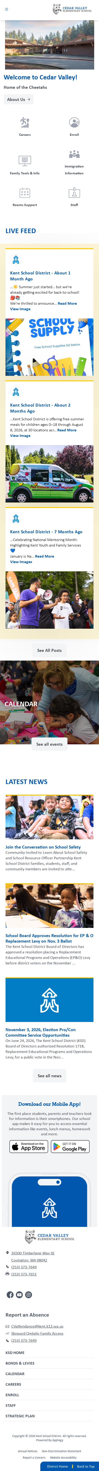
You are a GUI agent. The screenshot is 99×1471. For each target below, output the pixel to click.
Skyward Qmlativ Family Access (37, 1333)
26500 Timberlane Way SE (33, 1253)
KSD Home (15, 1352)
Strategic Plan (20, 1416)
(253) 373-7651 (24, 1274)
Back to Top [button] (85, 1466)
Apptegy (57, 1440)
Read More (67, 303)
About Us (16, 99)
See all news (49, 1075)
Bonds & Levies (20, 1363)
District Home (57, 1466)
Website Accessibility (63, 1457)
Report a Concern (34, 1457)
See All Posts (49, 650)
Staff (11, 1405)
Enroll (12, 1395)
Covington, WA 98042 (29, 1260)
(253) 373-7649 (24, 1267)
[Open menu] (6, 9)
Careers (13, 1384)
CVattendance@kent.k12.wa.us (37, 1326)
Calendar (15, 1373)
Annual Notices (27, 1451)
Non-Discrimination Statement (61, 1451)
